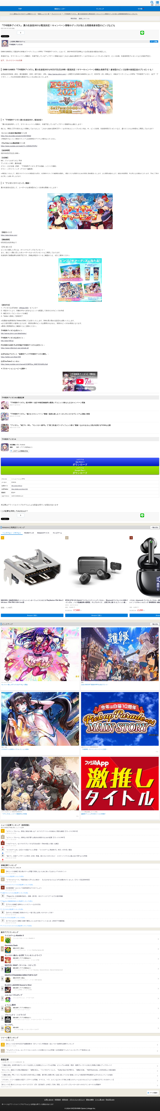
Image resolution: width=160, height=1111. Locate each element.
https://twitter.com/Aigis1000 (11, 357)
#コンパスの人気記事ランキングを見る (13, 876)
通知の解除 (90, 1099)
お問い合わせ (48, 1099)
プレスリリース (56, 14)
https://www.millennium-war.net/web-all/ (15, 348)
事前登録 (74, 18)
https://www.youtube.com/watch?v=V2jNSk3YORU (19, 146)
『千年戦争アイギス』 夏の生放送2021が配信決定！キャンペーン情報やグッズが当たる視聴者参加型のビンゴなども (100, 14)
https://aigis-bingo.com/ (9, 235)
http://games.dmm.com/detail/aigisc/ (14, 333)
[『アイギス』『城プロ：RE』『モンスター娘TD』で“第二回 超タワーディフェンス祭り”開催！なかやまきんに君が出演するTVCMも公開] (56, 431)
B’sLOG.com (110, 1099)
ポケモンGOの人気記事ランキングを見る (13, 917)
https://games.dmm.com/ (57, 74)
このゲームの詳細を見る (20, 451)
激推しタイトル (84, 18)
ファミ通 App (8, 3)
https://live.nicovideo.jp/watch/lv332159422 (16, 136)
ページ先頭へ (154, 1093)
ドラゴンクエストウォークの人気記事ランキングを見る (17, 884)
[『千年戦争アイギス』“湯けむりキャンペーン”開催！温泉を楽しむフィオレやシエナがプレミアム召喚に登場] (45, 420)
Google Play (80, 470)
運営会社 (65, 1099)
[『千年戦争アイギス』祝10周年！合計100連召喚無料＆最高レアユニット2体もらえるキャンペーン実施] (43, 408)
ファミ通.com (99, 1099)
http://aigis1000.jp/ (7, 340)
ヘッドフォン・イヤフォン (12, 533)
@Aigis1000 (23, 308)
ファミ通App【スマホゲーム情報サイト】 (23, 14)
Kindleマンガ (29, 533)
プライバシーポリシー (77, 1099)
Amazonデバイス (43, 533)
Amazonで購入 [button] (32, 615)
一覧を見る (154, 527)
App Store (80, 462)
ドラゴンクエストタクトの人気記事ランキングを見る (17, 925)
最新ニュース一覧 (43, 14)
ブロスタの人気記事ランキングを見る (12, 909)
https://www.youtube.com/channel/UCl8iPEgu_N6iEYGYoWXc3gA (24, 364)
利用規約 (58, 1099)
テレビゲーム (57, 533)
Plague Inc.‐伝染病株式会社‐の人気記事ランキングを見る (17, 901)
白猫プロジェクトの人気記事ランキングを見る (15, 893)
